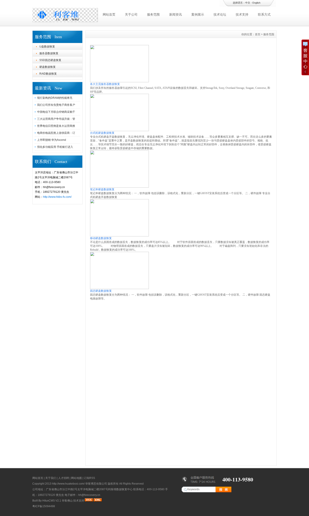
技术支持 (242, 14)
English (256, 2)
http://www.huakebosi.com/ (68, 483)
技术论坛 (220, 14)
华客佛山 (67, 500)
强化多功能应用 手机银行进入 (55, 146)
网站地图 (76, 478)
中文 (247, 2)
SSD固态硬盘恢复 (50, 60)
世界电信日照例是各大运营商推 (56, 125)
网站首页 (109, 14)
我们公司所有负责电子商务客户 (56, 104)
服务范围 (153, 14)
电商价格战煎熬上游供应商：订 (56, 132)
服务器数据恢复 (48, 53)
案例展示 (197, 14)
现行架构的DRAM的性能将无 (54, 97)
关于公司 (131, 14)
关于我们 (50, 478)
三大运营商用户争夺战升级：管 (56, 118)
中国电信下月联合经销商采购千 (56, 111)
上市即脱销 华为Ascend (51, 139)
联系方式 (264, 14)
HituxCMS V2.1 (51, 500)
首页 (257, 34)
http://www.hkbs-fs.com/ (57, 196)
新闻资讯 (175, 14)
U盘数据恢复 (47, 46)
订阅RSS (89, 478)
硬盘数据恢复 (47, 66)
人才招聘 (63, 478)
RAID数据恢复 (48, 73)
